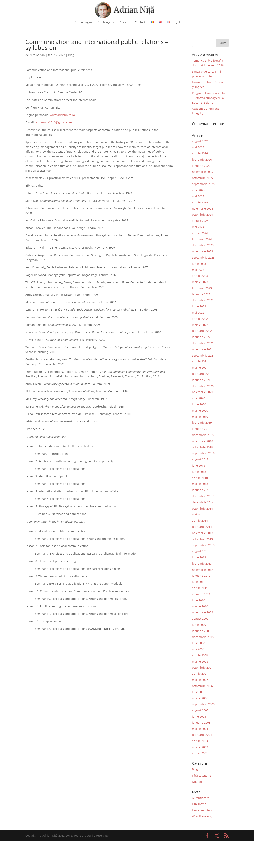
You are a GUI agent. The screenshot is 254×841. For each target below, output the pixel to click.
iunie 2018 (199, 472)
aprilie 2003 (200, 741)
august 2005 (200, 710)
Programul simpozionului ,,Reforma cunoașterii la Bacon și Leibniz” (209, 98)
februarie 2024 (202, 239)
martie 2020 (200, 410)
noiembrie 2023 (202, 251)
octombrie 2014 (202, 508)
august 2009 (200, 618)
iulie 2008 (198, 643)
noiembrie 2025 (202, 172)
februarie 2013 (202, 563)
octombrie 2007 (202, 667)
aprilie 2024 (200, 233)
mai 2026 (198, 147)
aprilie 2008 (200, 655)
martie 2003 (200, 747)
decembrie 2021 (203, 343)
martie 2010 (200, 606)
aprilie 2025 (200, 202)
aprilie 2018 (200, 478)
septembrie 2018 (203, 453)
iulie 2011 (198, 582)
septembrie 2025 (203, 184)
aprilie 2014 (200, 520)
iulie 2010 (198, 600)
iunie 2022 (199, 306)
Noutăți (197, 782)
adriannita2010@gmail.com (53, 122)
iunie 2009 (199, 625)
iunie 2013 (199, 557)
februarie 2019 (202, 422)
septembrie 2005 (203, 704)
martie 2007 (200, 680)
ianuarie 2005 (201, 722)
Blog (71, 55)
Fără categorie (201, 775)
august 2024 (200, 221)
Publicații (104, 22)
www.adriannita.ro (62, 115)
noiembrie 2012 (202, 570)
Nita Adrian (37, 55)
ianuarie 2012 (201, 575)
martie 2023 (200, 282)
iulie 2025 (198, 190)
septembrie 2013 (203, 545)
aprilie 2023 (200, 276)
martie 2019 (200, 417)
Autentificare (200, 798)
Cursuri (125, 22)
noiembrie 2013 (202, 533)
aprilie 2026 (200, 153)
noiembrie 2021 (202, 349)
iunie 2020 (199, 404)
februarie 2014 (202, 527)
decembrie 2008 (203, 637)
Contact (140, 22)
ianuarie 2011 (201, 594)
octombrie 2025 (202, 178)
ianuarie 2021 (201, 380)
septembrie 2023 (203, 257)
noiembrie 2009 (202, 612)
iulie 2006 (198, 692)
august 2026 (200, 141)
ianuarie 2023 (201, 294)
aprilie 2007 (200, 673)
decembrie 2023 (203, 245)
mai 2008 (198, 649)
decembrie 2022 (203, 300)
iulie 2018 (198, 465)
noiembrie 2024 (202, 208)
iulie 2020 (198, 398)
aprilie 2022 (200, 319)
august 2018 (200, 459)
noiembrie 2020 (202, 392)
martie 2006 (200, 698)
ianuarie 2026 (201, 166)
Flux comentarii (202, 810)
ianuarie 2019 (201, 429)
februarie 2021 (202, 374)
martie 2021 (200, 367)
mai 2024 (198, 227)
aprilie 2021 (200, 361)
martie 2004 (200, 729)
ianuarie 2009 (201, 631)
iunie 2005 (199, 716)
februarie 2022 (202, 331)
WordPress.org (202, 816)
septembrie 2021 (203, 355)
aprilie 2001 (200, 753)
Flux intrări (199, 804)
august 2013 (200, 551)
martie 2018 (200, 484)
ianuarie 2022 (201, 337)
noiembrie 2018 (202, 441)
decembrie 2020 (203, 386)
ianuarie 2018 (201, 490)
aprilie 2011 (200, 588)
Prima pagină (84, 22)
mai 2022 (198, 312)
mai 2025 (198, 196)
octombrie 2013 (202, 539)
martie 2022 (200, 325)
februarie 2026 (202, 159)
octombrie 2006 (202, 686)
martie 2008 (200, 661)
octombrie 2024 (202, 214)
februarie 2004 (202, 735)
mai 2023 (198, 270)
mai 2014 (198, 514)
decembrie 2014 (203, 502)
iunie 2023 (199, 263)
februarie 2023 (202, 288)
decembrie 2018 (203, 435)
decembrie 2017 (203, 496)
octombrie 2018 (202, 447)
